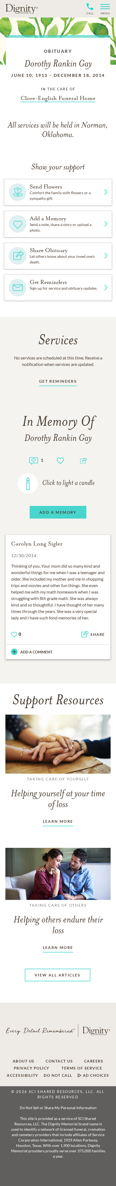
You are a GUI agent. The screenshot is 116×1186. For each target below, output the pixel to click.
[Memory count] (33, 460)
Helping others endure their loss (58, 919)
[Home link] (21, 8)
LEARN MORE (58, 821)
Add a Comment (36, 652)
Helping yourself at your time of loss (58, 793)
